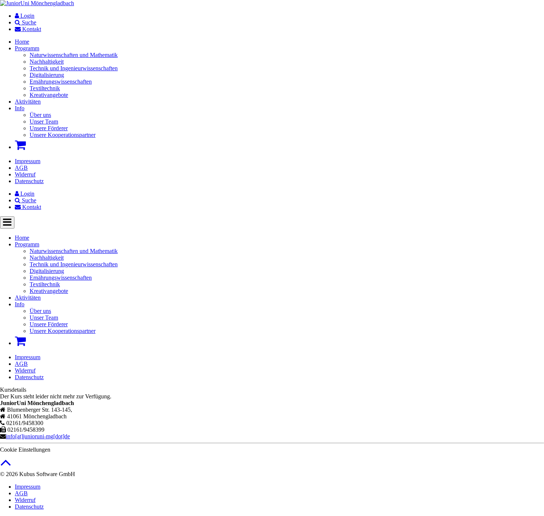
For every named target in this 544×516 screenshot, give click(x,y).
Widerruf (25, 174)
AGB (21, 168)
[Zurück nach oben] (5, 466)
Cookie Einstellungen (25, 449)
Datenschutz (29, 181)
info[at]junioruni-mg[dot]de (38, 436)
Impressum (27, 161)
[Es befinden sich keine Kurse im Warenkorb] (20, 145)
